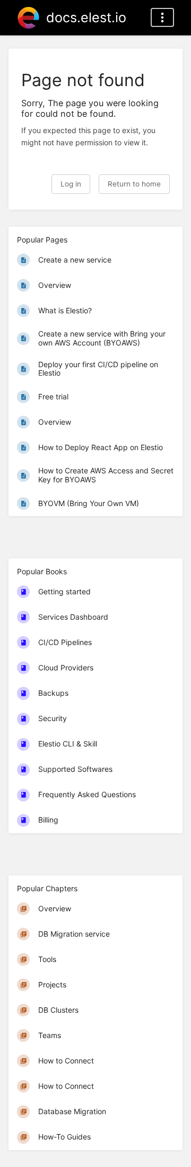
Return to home (134, 184)
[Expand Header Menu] (162, 17)
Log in (70, 184)
